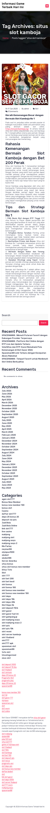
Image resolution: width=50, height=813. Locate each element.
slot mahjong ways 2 (11, 623)
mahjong (6, 534)
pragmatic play (8, 681)
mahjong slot (8, 537)
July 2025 (6, 420)
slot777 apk (7, 643)
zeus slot (6, 658)
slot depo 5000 (8, 780)
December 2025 (9, 405)
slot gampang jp (9, 617)
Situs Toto (7, 570)
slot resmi (6, 631)
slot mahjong (7, 734)
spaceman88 (8, 649)
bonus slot (7, 508)
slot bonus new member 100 (15, 593)
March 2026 (7, 402)
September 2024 (10, 449)
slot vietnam (7, 673)
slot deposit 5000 (9, 664)
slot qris (6, 625)
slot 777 (6, 575)
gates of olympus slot (10, 745)
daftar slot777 (9, 514)
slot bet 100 (6, 755)
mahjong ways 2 (9, 543)
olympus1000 (8, 552)
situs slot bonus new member (16, 567)
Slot (36, 109)
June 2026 (7, 394)
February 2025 (9, 435)
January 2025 (8, 438)
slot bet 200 (8, 578)
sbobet (5, 555)
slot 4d (4, 695)
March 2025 (7, 432)
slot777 (5, 640)
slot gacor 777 (7, 698)
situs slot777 (7, 742)
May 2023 (6, 488)
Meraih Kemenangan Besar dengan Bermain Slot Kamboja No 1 (24, 117)
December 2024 (9, 441)
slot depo (6, 596)
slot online (6, 711)
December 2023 (9, 467)
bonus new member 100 (13, 505)
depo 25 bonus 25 (10, 517)
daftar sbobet (7, 772)
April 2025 (7, 429)
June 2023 (7, 485)
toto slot (6, 652)
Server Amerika (9, 561)
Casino (5, 511)
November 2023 (9, 470)
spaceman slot (9, 646)
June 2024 (7, 458)
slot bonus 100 (9, 587)
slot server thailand (9, 782)
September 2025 (10, 414)
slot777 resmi (7, 785)
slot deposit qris (8, 758)
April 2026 (7, 399)
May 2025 (6, 426)
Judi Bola (6, 523)
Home (6, 38)
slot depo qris (7, 766)
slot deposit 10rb (10, 608)
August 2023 (8, 479)
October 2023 (8, 473)
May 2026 (6, 397)
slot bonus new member (13, 590)
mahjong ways (9, 540)
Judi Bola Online (9, 525)
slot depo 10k (8, 599)
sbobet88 (6, 558)
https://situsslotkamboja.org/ (17, 129)
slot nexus (6, 761)
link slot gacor (7, 777)
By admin (25, 109)
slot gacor (7, 611)
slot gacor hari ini (10, 614)
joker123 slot (7, 739)
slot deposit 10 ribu (9, 667)
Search (6, 315)
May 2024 (6, 461)
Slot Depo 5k (8, 605)
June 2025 (7, 423)
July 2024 (6, 455)
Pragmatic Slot (8, 678)
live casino (7, 531)
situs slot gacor (39, 718)
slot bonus (7, 584)
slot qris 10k (7, 628)
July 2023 (6, 482)
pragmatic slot (7, 764)
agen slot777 (8, 499)
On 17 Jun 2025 (11, 109)
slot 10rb (5, 750)
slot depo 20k (8, 602)
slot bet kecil (8, 581)
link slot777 (7, 528)
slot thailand (8, 637)
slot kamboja (7, 753)
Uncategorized (9, 655)
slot (3, 706)
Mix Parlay (7, 546)
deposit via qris (9, 520)
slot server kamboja (11, 634)
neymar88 (7, 549)
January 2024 (8, 464)
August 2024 (8, 452)
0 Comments (12, 111)
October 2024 (8, 447)
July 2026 (6, 391)
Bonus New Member (11, 502)
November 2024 (9, 444)
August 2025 (8, 417)
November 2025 (9, 408)
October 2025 (8, 411)
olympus (5, 701)
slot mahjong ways (11, 620)
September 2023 (10, 476)
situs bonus (7, 564)
